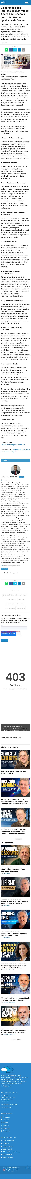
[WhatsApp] (6, 50)
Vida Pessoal (21, 608)
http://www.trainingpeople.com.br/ (13, 445)
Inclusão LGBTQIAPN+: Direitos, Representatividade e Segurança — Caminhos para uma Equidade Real (14, 801)
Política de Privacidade (9, 1104)
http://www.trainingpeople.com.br (11, 565)
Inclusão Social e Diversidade (15, 604)
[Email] (23, 50)
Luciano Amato (9, 476)
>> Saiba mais (6, 1086)
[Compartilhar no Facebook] (11, 50)
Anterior (13, 839)
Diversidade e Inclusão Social (12, 595)
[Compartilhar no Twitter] (15, 50)
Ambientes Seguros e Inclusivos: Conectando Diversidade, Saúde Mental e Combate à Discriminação (14, 831)
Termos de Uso (6, 1107)
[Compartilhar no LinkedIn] (19, 50)
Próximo (18, 839)
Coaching (21, 599)
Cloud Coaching (11, 599)
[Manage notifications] (4, 1170)
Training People (7, 480)
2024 (25, 595)
